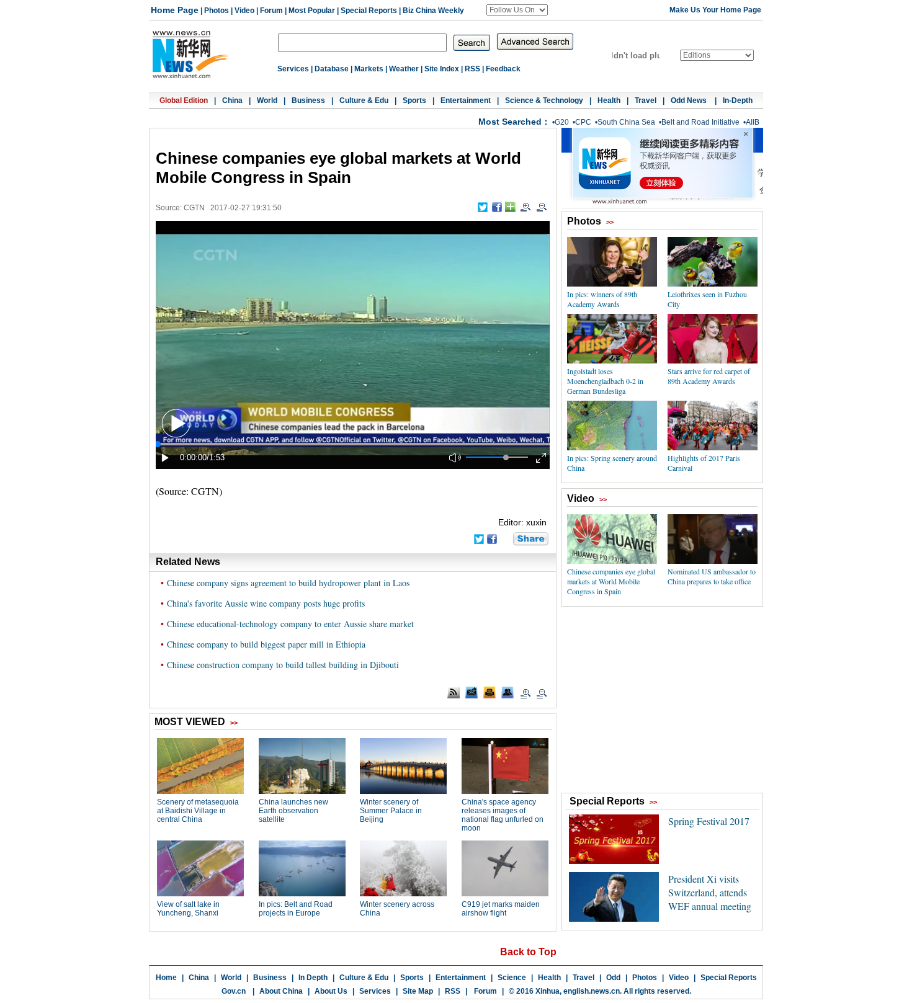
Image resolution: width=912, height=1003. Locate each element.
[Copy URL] (507, 692)
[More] (510, 207)
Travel (645, 100)
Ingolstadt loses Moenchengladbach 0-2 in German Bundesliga (605, 381)
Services (293, 69)
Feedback (503, 69)
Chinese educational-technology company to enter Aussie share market (290, 624)
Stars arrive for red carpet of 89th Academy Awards (709, 376)
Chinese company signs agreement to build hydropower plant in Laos (288, 583)
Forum (271, 10)
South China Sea (626, 122)
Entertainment (465, 100)
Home (166, 977)
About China (281, 991)
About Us (331, 991)
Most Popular (311, 10)
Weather (404, 69)
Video (244, 10)
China (232, 100)
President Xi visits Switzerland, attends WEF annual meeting (709, 892)
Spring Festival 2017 (708, 820)
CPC (583, 122)
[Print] (489, 692)
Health (608, 100)
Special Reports (369, 10)
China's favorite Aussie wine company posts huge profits (266, 603)
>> (610, 222)
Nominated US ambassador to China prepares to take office (712, 576)
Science (512, 977)
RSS (472, 69)
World (267, 100)
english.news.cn (591, 991)
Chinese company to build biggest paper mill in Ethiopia (266, 644)
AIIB (752, 122)
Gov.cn (233, 991)
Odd (613, 977)
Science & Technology (544, 100)
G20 (562, 122)
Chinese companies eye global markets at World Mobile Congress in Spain (611, 581)
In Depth (313, 977)
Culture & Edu (363, 100)
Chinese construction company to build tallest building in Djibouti (283, 665)
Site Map (418, 991)
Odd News (690, 100)
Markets (368, 69)
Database (332, 69)
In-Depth (738, 100)
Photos (216, 10)
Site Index (441, 69)
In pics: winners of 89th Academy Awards (602, 299)
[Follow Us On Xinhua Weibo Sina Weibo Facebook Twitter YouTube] (517, 10)
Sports (414, 100)
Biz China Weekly (433, 10)
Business (308, 100)
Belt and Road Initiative (700, 122)
